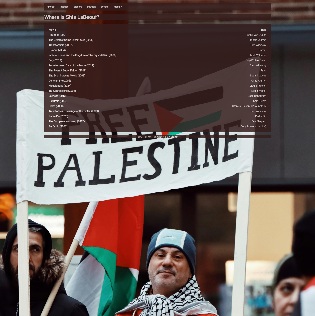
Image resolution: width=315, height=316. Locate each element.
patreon (91, 6)
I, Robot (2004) (57, 50)
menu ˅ (118, 6)
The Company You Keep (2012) (67, 121)
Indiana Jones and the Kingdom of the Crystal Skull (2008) (82, 55)
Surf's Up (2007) (58, 126)
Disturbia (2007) (58, 101)
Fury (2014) (55, 60)
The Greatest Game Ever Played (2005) (71, 40)
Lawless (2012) (58, 95)
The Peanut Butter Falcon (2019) (67, 70)
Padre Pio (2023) (58, 116)
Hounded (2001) (58, 34)
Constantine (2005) (60, 80)
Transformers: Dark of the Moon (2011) (71, 65)
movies (65, 6)
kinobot (51, 6)
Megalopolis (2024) (60, 85)
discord (78, 6)
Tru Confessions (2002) (62, 90)
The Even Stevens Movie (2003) (67, 75)
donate (104, 6)
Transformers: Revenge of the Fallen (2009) (74, 111)
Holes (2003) (56, 106)
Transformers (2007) (61, 45)
